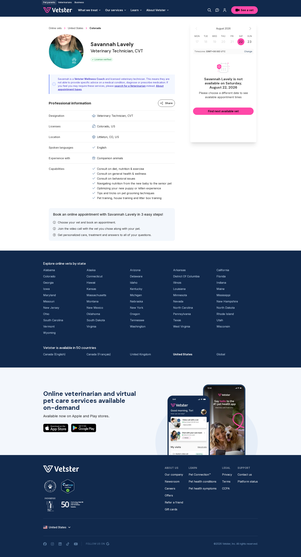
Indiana (221, 282)
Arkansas (179, 270)
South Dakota (96, 320)
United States (182, 354)
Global (221, 354)
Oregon (135, 314)
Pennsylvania (182, 314)
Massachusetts (96, 295)
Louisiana (179, 289)
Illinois (177, 282)
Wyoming (49, 332)
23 (250, 42)
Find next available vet (223, 111)
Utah (220, 320)
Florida (221, 276)
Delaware (136, 276)
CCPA (226, 488)
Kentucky (136, 289)
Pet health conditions (202, 481)
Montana (92, 301)
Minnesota (180, 295)
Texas (177, 320)
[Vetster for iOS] (55, 428)
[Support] (217, 10)
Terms (226, 481)
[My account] (224, 10)
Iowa (46, 289)
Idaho (133, 282)
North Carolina (183, 307)
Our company (174, 474)
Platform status (248, 481)
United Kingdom (140, 354)
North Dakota (226, 307)
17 (197, 42)
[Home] (57, 10)
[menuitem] (89, 10)
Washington (137, 326)
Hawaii (91, 282)
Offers (169, 495)
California (223, 270)
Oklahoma (93, 314)
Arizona (135, 270)
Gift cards (171, 509)
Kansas (91, 289)
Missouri (48, 301)
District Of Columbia (186, 276)
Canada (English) (54, 354)
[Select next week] (250, 28)
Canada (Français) (99, 354)
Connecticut (94, 276)
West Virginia (181, 326)
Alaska (91, 270)
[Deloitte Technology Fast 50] (72, 504)
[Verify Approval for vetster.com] (68, 486)
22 (241, 42)
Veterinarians (65, 2)
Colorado (49, 276)
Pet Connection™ (200, 474)
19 (214, 42)
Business (79, 2)
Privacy (227, 474)
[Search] (209, 10)
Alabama (49, 270)
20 (223, 42)
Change (248, 51)
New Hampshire (227, 301)
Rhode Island (225, 314)
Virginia (91, 326)
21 (232, 42)
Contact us (245, 474)
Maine (221, 289)
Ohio (46, 314)
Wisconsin (223, 326)
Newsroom (172, 481)
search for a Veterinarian (130, 85)
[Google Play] (83, 428)
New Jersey (51, 307)
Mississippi (223, 295)
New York (136, 307)
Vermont (49, 326)
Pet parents (49, 2)
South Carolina (53, 320)
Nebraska (136, 301)
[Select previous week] (196, 28)
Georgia (48, 282)
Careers (170, 488)
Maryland (49, 295)
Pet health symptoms (203, 488)
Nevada (178, 301)
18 (205, 42)
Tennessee (137, 320)
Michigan (136, 295)
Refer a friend (174, 502)
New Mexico (95, 307)
